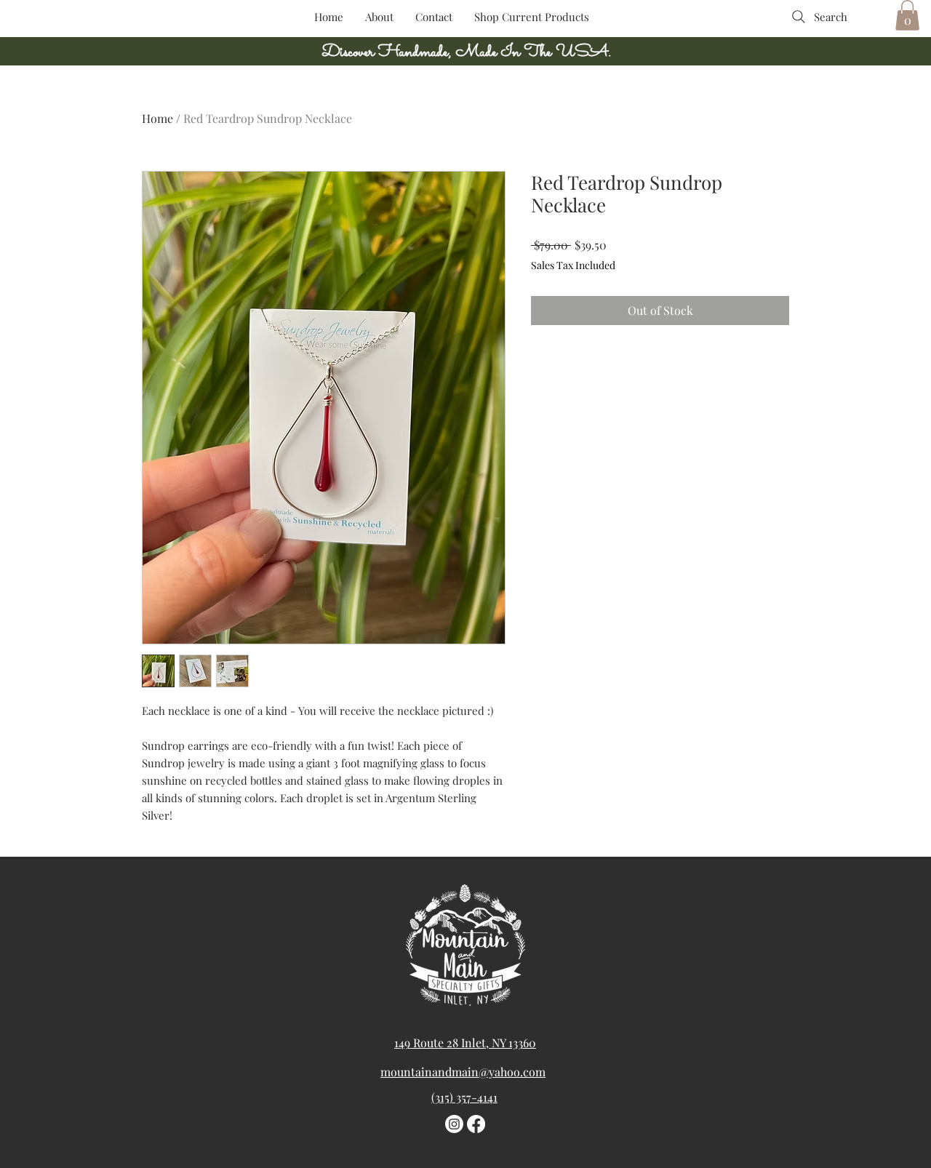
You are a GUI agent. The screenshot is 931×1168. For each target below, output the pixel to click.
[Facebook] (476, 1124)
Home (157, 118)
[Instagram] (454, 1124)
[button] (907, 15)
